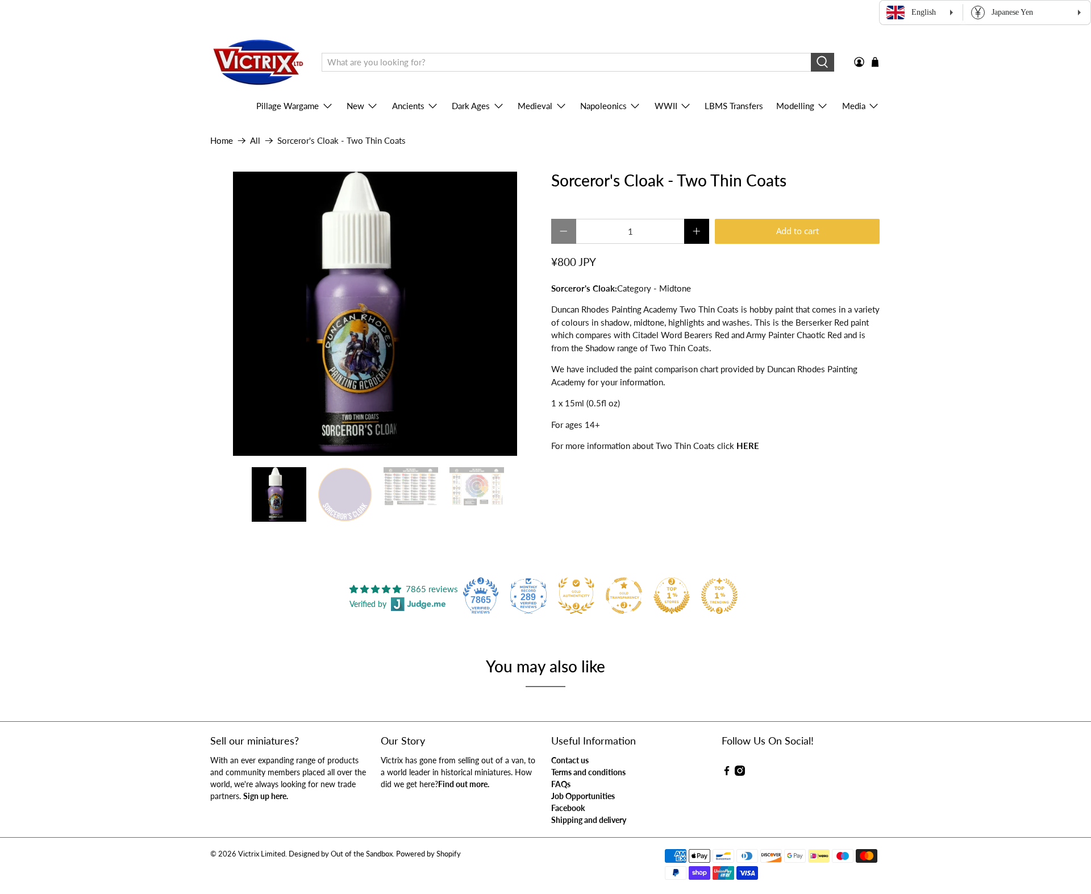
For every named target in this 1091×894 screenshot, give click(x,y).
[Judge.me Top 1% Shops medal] (671, 595)
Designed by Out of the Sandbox (341, 854)
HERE (747, 445)
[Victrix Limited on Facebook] (727, 772)
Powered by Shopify (428, 854)
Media (853, 106)
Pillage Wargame (287, 106)
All (255, 140)
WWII (666, 106)
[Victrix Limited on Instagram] (740, 772)
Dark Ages (471, 106)
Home (221, 140)
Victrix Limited (261, 854)
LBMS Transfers (734, 106)
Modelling (795, 106)
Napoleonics (603, 106)
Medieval (535, 106)
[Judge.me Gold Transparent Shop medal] (624, 595)
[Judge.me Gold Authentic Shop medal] (576, 595)
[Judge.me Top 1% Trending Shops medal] (719, 595)
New (355, 106)
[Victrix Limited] (258, 62)
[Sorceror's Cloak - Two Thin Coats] (375, 314)
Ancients (408, 106)
